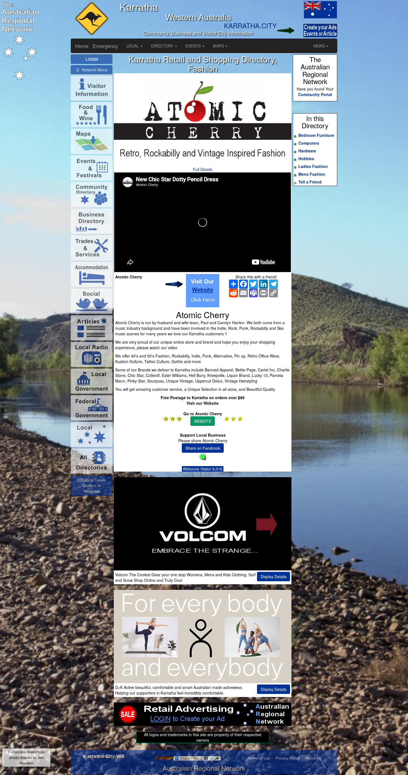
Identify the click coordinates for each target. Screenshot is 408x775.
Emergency (105, 45)
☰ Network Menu (91, 69)
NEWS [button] (319, 46)
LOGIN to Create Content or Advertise (91, 485)
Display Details (273, 576)
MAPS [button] (219, 46)
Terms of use (258, 758)
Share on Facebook (202, 448)
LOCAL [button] (133, 46)
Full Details (202, 169)
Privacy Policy (288, 758)
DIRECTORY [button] (162, 46)
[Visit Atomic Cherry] (202, 290)
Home (82, 45)
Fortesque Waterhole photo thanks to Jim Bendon (26, 757)
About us (313, 758)
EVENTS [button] (193, 46)
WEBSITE (202, 421)
